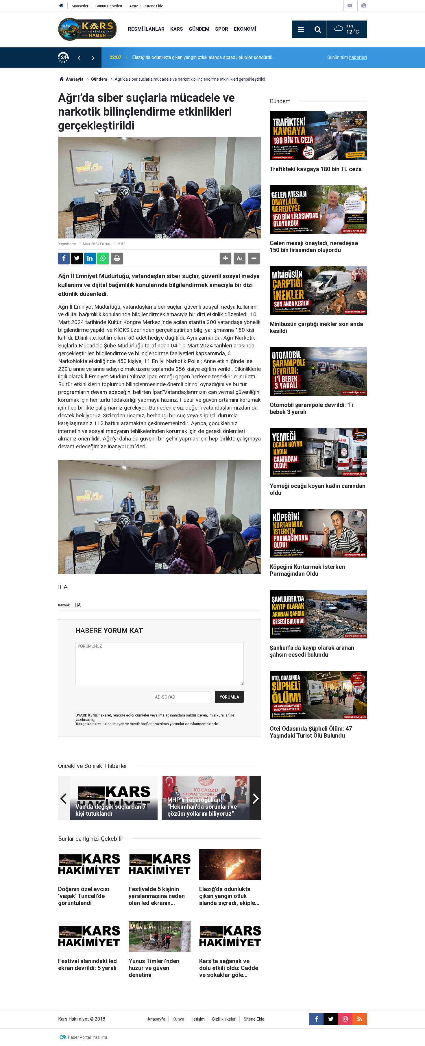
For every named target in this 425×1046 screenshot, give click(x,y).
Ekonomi (245, 29)
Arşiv (133, 6)
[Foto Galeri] (364, 5)
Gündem (199, 29)
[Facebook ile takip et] (316, 1019)
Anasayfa (74, 79)
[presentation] (79, 57)
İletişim (198, 1019)
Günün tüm (347, 57)
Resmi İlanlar (146, 29)
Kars (176, 29)
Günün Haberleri (108, 6)
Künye (178, 1019)
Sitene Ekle (154, 6)
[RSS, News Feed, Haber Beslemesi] (359, 1019)
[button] (225, 258)
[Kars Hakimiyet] (87, 29)
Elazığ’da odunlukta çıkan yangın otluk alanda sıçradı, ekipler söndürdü (202, 57)
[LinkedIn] (90, 258)
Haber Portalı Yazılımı (87, 1037)
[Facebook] (64, 258)
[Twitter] (77, 258)
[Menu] (300, 29)
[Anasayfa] (61, 6)
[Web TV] (350, 5)
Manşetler (80, 6)
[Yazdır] (117, 258)
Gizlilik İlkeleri (224, 1019)
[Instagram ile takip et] (345, 1019)
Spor (221, 29)
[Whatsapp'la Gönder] (103, 258)
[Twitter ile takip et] (331, 1019)
